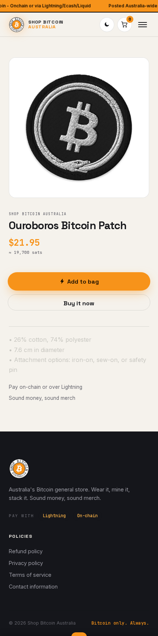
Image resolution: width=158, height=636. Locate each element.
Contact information (33, 586)
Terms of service (30, 575)
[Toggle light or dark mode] (107, 24)
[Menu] (142, 24)
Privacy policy (26, 563)
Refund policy (26, 551)
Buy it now (79, 303)
